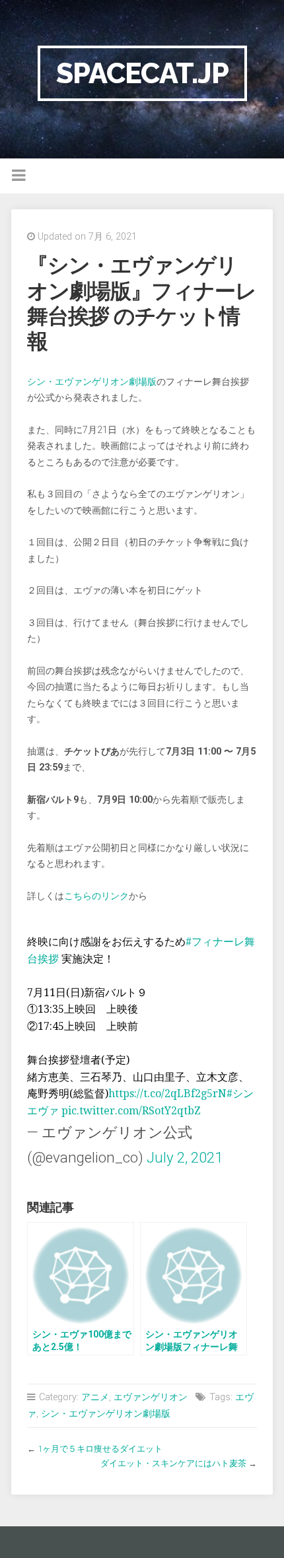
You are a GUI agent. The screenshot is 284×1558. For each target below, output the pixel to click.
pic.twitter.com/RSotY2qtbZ (131, 1110)
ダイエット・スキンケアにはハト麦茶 (173, 1463)
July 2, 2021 (185, 1157)
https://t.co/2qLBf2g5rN (167, 1093)
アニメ (95, 1397)
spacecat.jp (142, 73)
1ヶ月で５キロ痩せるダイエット (100, 1449)
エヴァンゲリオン (151, 1397)
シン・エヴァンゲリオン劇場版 (92, 382)
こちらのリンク (96, 896)
